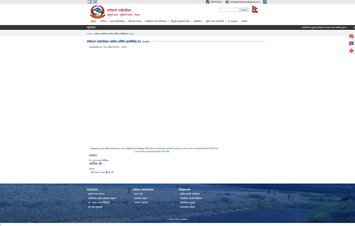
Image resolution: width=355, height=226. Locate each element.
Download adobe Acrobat (168, 148)
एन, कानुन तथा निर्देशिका (99, 202)
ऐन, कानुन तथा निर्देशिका (99, 160)
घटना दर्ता (138, 194)
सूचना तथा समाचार (96, 194)
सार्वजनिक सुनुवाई (187, 202)
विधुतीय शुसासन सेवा (180, 21)
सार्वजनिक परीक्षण (187, 207)
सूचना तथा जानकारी (215, 21)
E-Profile (232, 21)
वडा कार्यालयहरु (117, 21)
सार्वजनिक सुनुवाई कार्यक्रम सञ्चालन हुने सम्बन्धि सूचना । (319, 27)
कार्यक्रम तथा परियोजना (156, 21)
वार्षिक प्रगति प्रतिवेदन (190, 194)
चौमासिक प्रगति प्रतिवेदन (191, 198)
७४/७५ (92, 169)
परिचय (103, 21)
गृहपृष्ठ (93, 21)
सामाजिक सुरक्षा (140, 198)
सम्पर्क (244, 21)
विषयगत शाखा (135, 21)
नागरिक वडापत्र (141, 202)
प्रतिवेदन (197, 21)
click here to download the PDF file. (200, 148)
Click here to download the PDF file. (152, 151)
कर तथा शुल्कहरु (95, 207)
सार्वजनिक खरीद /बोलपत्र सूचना (102, 198)
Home (89, 34)
